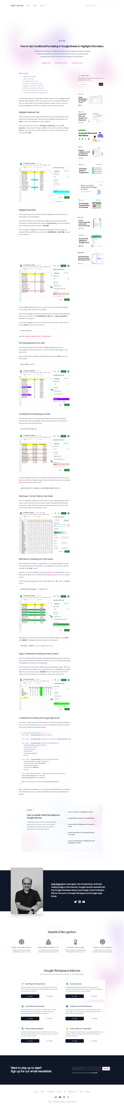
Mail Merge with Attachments (35, 984)
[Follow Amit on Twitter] (75, 901)
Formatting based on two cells (30, 81)
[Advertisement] (62, 21)
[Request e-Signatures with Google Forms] (90, 152)
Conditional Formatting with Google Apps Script (34, 92)
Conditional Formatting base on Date (31, 83)
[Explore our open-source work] (64, 1097)
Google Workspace (77, 893)
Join (101, 84)
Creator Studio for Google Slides (80, 1029)
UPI (65, 1091)
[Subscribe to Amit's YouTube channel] (83, 901)
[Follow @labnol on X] (56, 1097)
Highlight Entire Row (27, 79)
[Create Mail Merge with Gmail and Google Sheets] (90, 188)
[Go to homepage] (17, 5)
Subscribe (106, 1068)
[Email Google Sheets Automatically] (90, 205)
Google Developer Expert (66, 890)
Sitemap (88, 1091)
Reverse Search (72, 1091)
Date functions (23, 480)
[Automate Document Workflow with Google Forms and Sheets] (90, 135)
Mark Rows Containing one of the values (32, 88)
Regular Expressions (53, 575)
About (28, 5)
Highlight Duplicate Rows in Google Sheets (38, 336)
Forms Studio (50, 1091)
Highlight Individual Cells (28, 76)
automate (44, 725)
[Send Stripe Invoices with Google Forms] (90, 258)
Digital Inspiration (60, 1101)
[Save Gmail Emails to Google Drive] (90, 170)
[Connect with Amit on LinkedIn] (79, 901)
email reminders (37, 423)
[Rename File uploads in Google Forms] (90, 240)
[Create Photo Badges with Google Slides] (90, 223)
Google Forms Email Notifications (81, 1006)
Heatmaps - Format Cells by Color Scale (32, 85)
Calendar (59, 1091)
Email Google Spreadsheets (34, 1029)
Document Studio (75, 984)
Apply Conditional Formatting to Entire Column (34, 90)
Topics (35, 5)
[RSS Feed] (68, 1097)
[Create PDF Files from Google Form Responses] (90, 117)
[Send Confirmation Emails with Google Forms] (90, 100)
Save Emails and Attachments (35, 1006)
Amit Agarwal (57, 884)
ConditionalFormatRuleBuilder (50, 789)
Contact (42, 5)
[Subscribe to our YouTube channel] (60, 1097)
